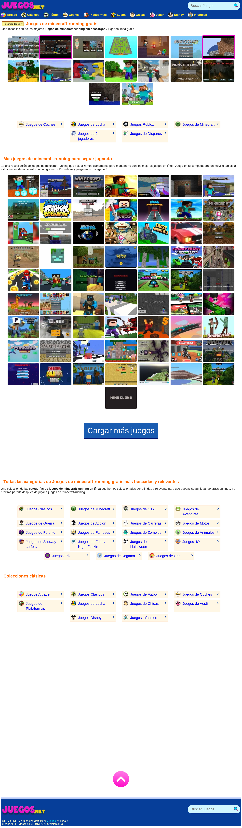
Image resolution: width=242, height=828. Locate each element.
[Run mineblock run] (186, 210)
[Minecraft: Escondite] (121, 47)
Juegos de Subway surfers (41, 544)
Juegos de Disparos (146, 134)
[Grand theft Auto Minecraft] (186, 304)
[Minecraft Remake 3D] (218, 186)
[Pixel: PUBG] (23, 257)
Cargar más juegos (121, 430)
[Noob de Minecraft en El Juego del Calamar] (153, 210)
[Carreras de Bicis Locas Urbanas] (23, 280)
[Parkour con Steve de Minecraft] (55, 233)
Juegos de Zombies (145, 532)
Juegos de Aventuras (190, 511)
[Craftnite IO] (104, 94)
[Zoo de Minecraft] (23, 304)
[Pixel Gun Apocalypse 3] (23, 374)
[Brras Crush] (218, 210)
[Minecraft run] (55, 186)
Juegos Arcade (38, 594)
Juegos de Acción (92, 523)
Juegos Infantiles (143, 618)
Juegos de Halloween (138, 544)
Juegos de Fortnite (40, 532)
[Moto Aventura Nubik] (153, 233)
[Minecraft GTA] (218, 280)
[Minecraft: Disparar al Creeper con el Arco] (218, 327)
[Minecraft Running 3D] (153, 280)
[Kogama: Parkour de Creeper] (88, 351)
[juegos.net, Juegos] (23, 6)
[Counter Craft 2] (88, 304)
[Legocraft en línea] (121, 210)
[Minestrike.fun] (55, 257)
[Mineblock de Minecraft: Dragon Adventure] (153, 351)
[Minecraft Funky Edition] (88, 186)
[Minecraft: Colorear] (137, 94)
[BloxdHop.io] (23, 47)
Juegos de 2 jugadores (87, 136)
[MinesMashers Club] (121, 374)
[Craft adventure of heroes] (186, 327)
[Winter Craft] (186, 374)
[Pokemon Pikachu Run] (121, 257)
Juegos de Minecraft (198, 124)
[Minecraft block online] (121, 71)
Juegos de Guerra (40, 523)
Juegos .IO (191, 542)
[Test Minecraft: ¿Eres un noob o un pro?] (218, 351)
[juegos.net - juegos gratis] (24, 810)
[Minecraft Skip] (218, 304)
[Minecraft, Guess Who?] (23, 327)
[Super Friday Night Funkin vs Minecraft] (186, 257)
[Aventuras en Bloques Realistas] (88, 257)
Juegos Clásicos (39, 509)
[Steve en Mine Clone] (153, 374)
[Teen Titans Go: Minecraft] (55, 280)
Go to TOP (121, 779)
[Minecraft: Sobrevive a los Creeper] (186, 71)
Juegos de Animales (198, 532)
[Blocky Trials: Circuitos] (186, 351)
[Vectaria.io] (88, 47)
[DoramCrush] (121, 233)
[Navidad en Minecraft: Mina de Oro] (55, 374)
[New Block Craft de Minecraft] (218, 233)
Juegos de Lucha (91, 124)
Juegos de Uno (168, 556)
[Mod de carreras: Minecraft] (186, 233)
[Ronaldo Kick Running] (218, 257)
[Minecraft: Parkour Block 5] (153, 327)
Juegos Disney (90, 618)
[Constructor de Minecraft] (88, 210)
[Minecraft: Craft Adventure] (153, 47)
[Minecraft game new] (55, 71)
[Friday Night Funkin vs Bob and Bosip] (55, 210)
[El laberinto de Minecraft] (186, 186)
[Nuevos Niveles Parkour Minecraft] (88, 327)
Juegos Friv (61, 556)
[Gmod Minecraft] (153, 186)
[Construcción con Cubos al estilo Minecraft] (153, 257)
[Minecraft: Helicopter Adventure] (121, 186)
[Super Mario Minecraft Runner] (23, 233)
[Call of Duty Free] (55, 327)
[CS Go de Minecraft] (153, 71)
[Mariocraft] (186, 47)
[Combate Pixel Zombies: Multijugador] (121, 280)
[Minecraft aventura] (186, 280)
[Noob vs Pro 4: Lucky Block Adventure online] (121, 351)
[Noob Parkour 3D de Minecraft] (23, 186)
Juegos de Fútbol (144, 594)
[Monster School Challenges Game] (121, 304)
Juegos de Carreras (145, 523)
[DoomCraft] (55, 351)
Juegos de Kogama (119, 556)
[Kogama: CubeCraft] (88, 374)
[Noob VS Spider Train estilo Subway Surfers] (121, 327)
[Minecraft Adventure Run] (218, 374)
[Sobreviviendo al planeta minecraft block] (88, 233)
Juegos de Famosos (94, 532)
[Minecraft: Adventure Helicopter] (23, 71)
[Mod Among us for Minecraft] (88, 71)
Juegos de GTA (142, 509)
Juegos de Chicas (144, 604)
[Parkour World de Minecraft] (23, 351)
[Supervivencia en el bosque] (218, 71)
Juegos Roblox (142, 124)
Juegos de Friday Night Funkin (91, 544)
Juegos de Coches (40, 124)
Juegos (51, 821)
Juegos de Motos (196, 523)
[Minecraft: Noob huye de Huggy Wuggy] (153, 304)
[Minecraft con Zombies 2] (88, 280)
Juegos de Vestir (195, 604)
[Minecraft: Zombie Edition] (23, 210)
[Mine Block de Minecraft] (55, 304)
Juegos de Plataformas (35, 606)
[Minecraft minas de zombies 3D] (121, 398)
